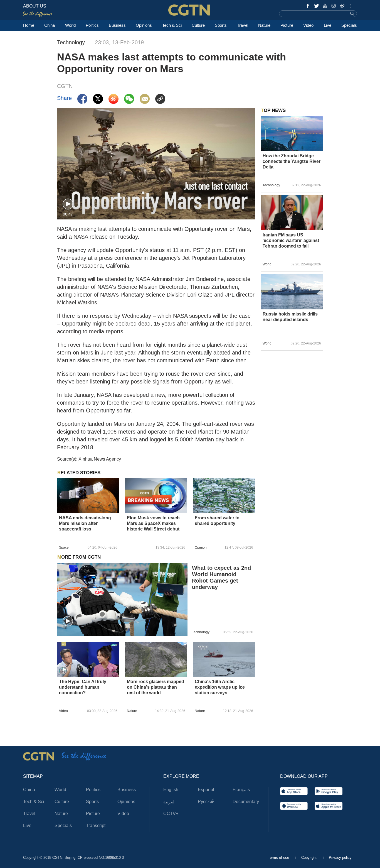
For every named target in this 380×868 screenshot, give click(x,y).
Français (241, 789)
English (170, 789)
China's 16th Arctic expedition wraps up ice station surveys (220, 687)
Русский (206, 801)
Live (327, 25)
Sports (221, 25)
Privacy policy (340, 857)
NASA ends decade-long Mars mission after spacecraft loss (85, 523)
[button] (68, 204)
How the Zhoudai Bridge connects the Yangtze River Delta (291, 161)
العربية (169, 801)
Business (117, 25)
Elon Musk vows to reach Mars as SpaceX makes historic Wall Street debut (153, 523)
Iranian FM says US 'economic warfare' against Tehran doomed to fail (291, 240)
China (49, 25)
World (70, 25)
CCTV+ (170, 813)
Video (308, 25)
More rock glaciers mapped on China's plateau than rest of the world (155, 687)
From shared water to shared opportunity (217, 520)
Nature (264, 25)
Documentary (246, 801)
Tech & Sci (172, 25)
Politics (92, 25)
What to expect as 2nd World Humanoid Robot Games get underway (221, 577)
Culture (198, 25)
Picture (286, 25)
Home (28, 25)
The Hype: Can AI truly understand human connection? (82, 687)
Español (206, 789)
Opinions (144, 25)
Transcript (95, 825)
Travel (242, 25)
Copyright (309, 857)
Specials (349, 25)
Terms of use (279, 857)
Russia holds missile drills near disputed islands (290, 317)
